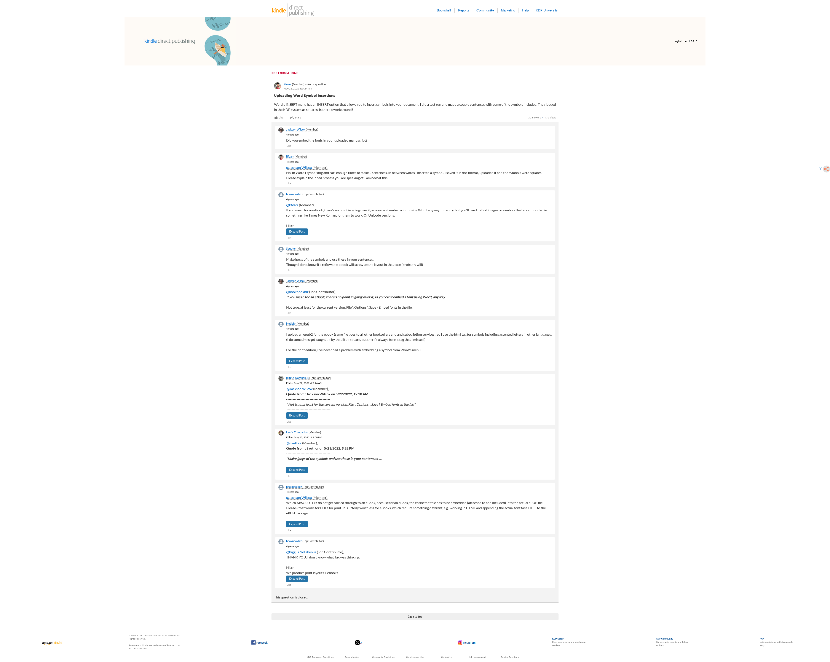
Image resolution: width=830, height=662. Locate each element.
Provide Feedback (510, 657)
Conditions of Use (415, 657)
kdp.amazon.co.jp (478, 657)
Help (525, 10)
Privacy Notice (352, 657)
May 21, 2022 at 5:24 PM (298, 88)
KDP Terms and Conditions (320, 657)
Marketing (508, 10)
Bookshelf (444, 10)
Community (485, 10)
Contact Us (446, 657)
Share (298, 117)
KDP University (547, 10)
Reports (463, 10)
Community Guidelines (383, 657)
